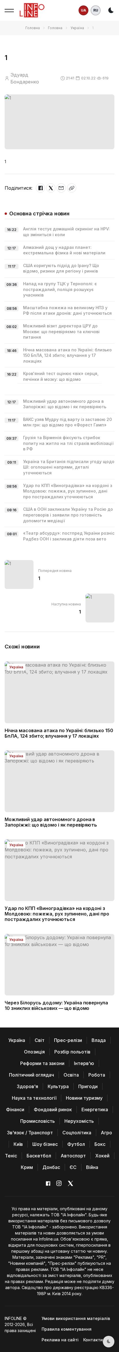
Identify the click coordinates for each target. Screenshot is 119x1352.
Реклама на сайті (60, 1339)
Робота (96, 1075)
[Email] (61, 188)
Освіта (71, 1075)
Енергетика (94, 1109)
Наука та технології (34, 1098)
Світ (39, 1040)
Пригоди (88, 1086)
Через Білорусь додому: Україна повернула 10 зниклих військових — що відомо (56, 1005)
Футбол (76, 1144)
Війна (92, 1167)
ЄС (73, 1167)
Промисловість (37, 1121)
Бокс (99, 1144)
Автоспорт (73, 1156)
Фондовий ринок (53, 1109)
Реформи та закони (42, 1063)
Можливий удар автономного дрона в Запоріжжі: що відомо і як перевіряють (51, 822)
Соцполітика (76, 1132)
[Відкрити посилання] (71, 188)
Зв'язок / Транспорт (30, 1132)
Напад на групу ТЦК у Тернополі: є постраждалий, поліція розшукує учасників (60, 289)
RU (95, 10)
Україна (77, 28)
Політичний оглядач (31, 1075)
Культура (58, 1086)
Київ (18, 1144)
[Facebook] (40, 188)
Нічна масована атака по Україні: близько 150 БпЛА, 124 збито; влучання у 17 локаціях (67, 355)
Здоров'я (27, 1086)
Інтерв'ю (84, 1063)
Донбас (51, 1167)
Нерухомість (79, 1121)
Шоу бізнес (45, 1144)
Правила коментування (67, 1329)
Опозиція (34, 1052)
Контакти (93, 1339)
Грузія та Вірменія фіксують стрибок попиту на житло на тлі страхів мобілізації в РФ (68, 443)
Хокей (102, 1156)
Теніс (11, 1156)
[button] (9, 10)
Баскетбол (39, 1156)
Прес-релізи (68, 1040)
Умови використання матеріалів (76, 1318)
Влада (99, 1040)
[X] (50, 188)
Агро (106, 1132)
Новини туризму (84, 1098)
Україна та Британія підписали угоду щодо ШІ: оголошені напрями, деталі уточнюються (68, 467)
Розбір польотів (72, 1052)
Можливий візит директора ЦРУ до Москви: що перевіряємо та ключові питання (61, 331)
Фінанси (15, 1109)
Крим (27, 1167)
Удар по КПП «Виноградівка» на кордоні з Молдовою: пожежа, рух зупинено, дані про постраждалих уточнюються (67, 491)
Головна (32, 28)
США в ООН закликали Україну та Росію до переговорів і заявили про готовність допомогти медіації (68, 515)
